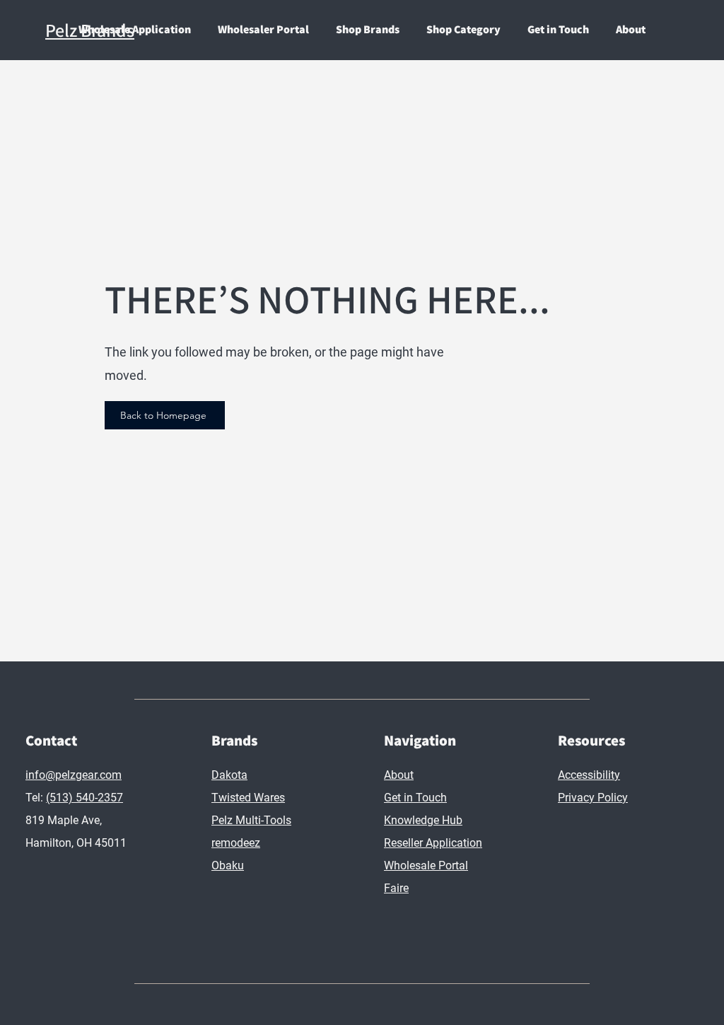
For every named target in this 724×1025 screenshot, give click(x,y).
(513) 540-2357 (84, 797)
